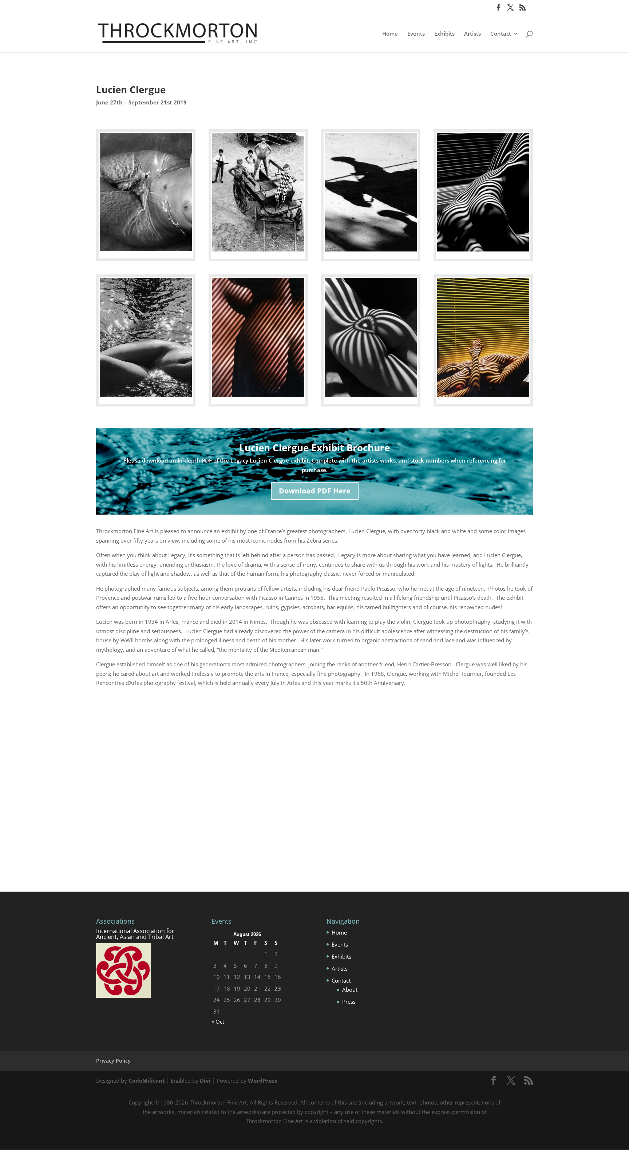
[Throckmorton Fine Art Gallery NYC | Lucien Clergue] (146, 251)
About (349, 989)
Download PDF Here (315, 491)
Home (390, 34)
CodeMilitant (146, 1080)
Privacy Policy (113, 1060)
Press (349, 1001)
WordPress (262, 1080)
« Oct (217, 1021)
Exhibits (444, 34)
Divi (205, 1080)
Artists (472, 34)
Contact (500, 34)
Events (416, 34)
